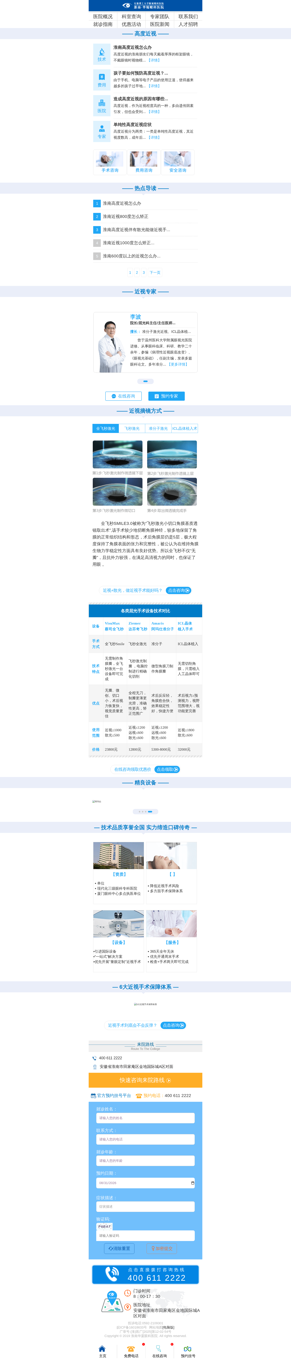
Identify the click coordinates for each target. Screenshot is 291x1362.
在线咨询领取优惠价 (143, 769)
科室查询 (131, 16)
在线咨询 (126, 396)
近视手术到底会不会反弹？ (143, 1025)
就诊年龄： (106, 1152)
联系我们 (188, 16)
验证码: (103, 1219)
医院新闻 (159, 24)
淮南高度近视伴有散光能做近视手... (136, 229)
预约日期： (106, 1173)
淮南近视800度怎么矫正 (125, 216)
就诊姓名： (106, 1109)
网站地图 (155, 1327)
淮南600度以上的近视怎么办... (132, 256)
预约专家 (169, 396)
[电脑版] (168, 1327)
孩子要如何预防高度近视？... (141, 73)
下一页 (155, 272)
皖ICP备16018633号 (132, 1327)
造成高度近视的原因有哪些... (141, 98)
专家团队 (159, 16)
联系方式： (106, 1130)
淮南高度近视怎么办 (133, 47)
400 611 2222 (110, 1058)
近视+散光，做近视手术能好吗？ (143, 590)
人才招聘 (188, 24)
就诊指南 (103, 24)
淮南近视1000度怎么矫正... (128, 242)
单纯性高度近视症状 (133, 124)
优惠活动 (131, 24)
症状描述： (106, 1197)
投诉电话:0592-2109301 (145, 1323)
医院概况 (103, 16)
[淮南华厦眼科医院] (145, 5)
